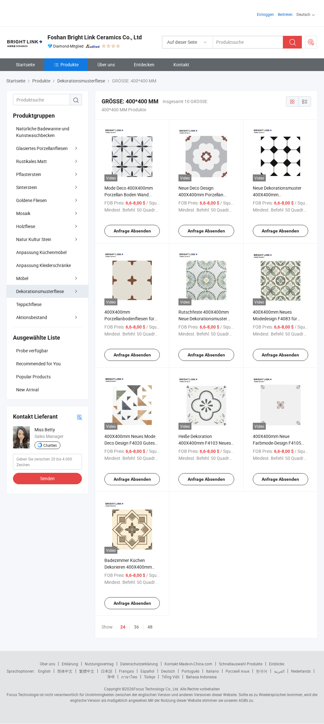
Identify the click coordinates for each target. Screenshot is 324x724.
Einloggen (265, 14)
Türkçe (149, 676)
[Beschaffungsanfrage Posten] (311, 42)
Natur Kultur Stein (33, 239)
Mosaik (23, 213)
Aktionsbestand (31, 317)
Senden (47, 478)
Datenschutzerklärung (139, 663)
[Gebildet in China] (47, 12)
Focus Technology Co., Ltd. (156, 688)
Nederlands (301, 671)
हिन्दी (111, 676)
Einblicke (276, 663)
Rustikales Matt (31, 161)
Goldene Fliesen (31, 200)
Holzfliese (25, 226)
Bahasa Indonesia (201, 676)
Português (190, 671)
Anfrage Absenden (132, 230)
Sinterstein (26, 187)
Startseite (25, 65)
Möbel (22, 278)
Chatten (50, 445)
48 (150, 627)
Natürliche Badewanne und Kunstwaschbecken (42, 132)
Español (147, 671)
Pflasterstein (28, 174)
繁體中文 (86, 671)
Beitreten (285, 14)
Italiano (212, 671)
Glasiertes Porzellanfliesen (42, 148)
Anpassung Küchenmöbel (41, 252)
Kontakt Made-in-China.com (188, 663)
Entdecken (144, 65)
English (44, 671)
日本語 (106, 671)
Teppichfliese (28, 304)
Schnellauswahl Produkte (240, 663)
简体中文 (64, 671)
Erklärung (70, 663)
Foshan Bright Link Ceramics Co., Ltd (94, 37)
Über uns (106, 65)
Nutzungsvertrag (99, 663)
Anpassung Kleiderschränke (43, 265)
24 (122, 626)
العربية (279, 671)
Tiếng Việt (170, 676)
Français (126, 671)
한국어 (261, 671)
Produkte (69, 65)
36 (136, 627)
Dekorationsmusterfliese (40, 291)
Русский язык (237, 671)
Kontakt (181, 65)
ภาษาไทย (129, 676)
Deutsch (168, 671)
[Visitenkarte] (79, 417)
